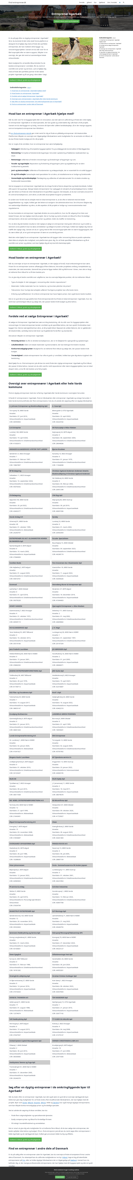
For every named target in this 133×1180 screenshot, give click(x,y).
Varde (24, 1103)
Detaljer (82, 1173)
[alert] (66, 1173)
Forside (81, 2)
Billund (30, 1103)
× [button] (131, 1168)
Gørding (56, 1103)
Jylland (89, 2)
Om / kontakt (112, 2)
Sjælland (102, 2)
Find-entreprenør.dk (17, 2)
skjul (29, 87)
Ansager (37, 1103)
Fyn (95, 2)
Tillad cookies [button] (59, 1177)
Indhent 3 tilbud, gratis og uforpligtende (66, 21)
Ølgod (43, 1103)
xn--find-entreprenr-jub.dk (21, 133)
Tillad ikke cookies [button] (72, 1177)
